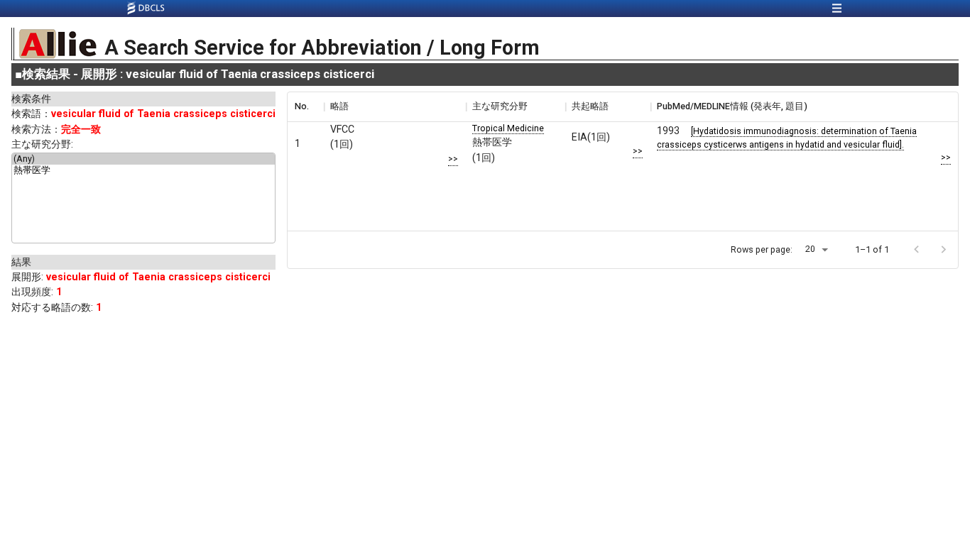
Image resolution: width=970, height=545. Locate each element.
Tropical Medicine (508, 128)
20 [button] (810, 248)
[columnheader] (305, 106)
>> (453, 158)
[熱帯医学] (143, 171)
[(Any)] (143, 159)
